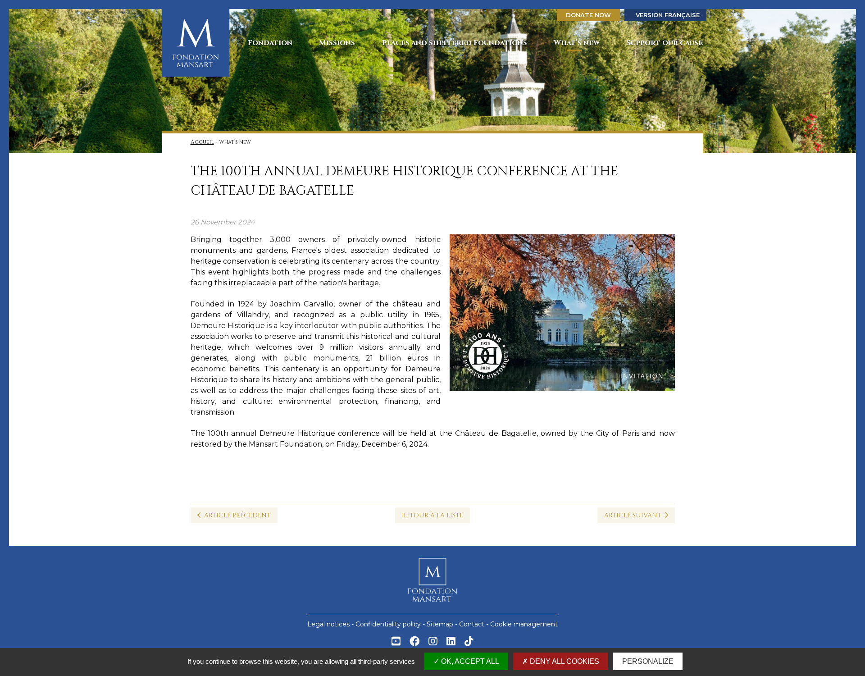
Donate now (588, 14)
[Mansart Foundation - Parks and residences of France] (196, 43)
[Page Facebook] (414, 642)
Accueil (202, 142)
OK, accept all (469, 661)
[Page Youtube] (396, 642)
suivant (634, 515)
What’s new (577, 43)
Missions (337, 43)
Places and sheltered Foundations (454, 43)
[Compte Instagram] (433, 642)
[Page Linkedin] (451, 642)
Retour (432, 515)
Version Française (668, 14)
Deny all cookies (563, 661)
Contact (471, 624)
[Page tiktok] (469, 642)
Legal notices (328, 624)
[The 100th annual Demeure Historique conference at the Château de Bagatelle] (562, 315)
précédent (237, 515)
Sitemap (440, 624)
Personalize (648, 661)
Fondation (270, 43)
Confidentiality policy (388, 624)
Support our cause (664, 43)
